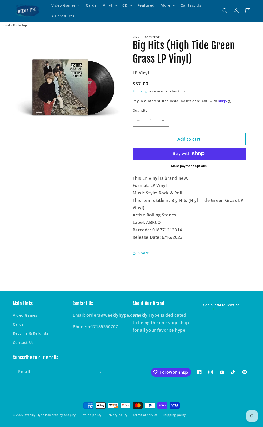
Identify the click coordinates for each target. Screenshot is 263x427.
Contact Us (23, 342)
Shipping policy (174, 415)
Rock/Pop (20, 25)
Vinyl (6, 25)
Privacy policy (117, 415)
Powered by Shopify (60, 415)
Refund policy (91, 415)
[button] (65, 5)
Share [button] (143, 253)
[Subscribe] (99, 372)
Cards (18, 324)
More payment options (189, 166)
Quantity (140, 110)
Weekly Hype (34, 415)
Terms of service (145, 415)
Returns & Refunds (30, 333)
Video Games (25, 315)
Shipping (140, 91)
